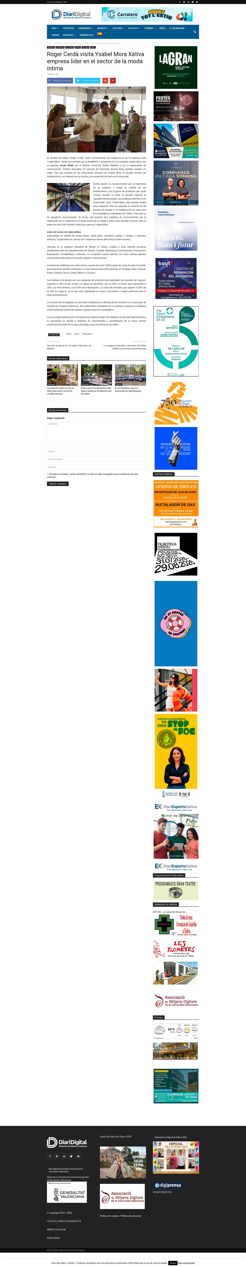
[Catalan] (100, 35)
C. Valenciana (176, 28)
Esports (101, 28)
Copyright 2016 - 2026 (60, 1213)
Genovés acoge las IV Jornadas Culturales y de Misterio (69, 347)
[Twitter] (192, 2)
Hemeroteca (86, 35)
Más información (186, 1263)
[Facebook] (180, 2)
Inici (54, 28)
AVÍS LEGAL (53, 1238)
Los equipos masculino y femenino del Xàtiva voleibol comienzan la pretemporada (125, 347)
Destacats (51, 47)
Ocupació (85, 47)
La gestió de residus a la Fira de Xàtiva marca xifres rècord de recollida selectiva (60, 391)
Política (133, 28)
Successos (68, 28)
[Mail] (188, 2)
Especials (68, 35)
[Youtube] (197, 2)
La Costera (69, 47)
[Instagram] (184, 2)
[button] (194, 31)
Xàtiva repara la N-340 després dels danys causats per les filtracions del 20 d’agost (96, 391)
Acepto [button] (173, 1263)
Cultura (117, 28)
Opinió (55, 35)
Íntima (68, 334)
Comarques (84, 28)
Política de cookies (109, 1216)
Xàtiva (93, 47)
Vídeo (162, 28)
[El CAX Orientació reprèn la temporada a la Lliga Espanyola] (130, 375)
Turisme (148, 28)
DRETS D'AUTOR (56, 1229)
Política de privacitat (131, 1216)
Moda (77, 334)
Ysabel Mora (87, 334)
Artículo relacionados (58, 358)
